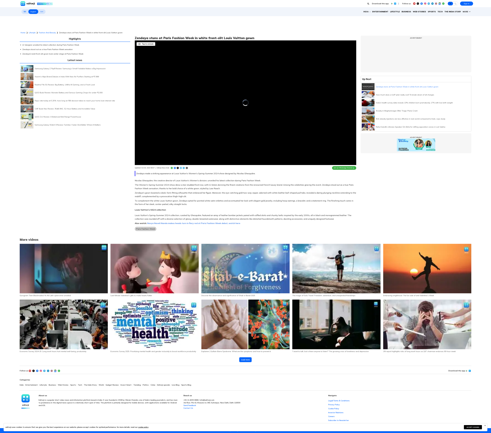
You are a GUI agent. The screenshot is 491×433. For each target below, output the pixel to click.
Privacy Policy (334, 404)
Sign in (466, 3)
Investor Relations (335, 412)
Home (23, 33)
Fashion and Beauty (47, 33)
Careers (331, 416)
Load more (245, 360)
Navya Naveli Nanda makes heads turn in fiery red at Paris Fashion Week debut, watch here (193, 223)
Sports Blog (186, 385)
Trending (137, 385)
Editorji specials (163, 385)
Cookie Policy (333, 408)
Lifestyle (395, 11)
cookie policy (143, 427)
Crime (153, 385)
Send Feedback (189, 405)
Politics (146, 385)
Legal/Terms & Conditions (339, 400)
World (101, 385)
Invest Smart (126, 385)
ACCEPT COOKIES (473, 427)
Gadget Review (112, 385)
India (22, 385)
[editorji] (25, 398)
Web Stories (419, 11)
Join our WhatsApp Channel (343, 168)
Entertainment (380, 11)
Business (406, 11)
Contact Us (188, 408)
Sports (432, 11)
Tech (440, 11)
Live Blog (175, 385)
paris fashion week (145, 229)
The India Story (452, 11)
